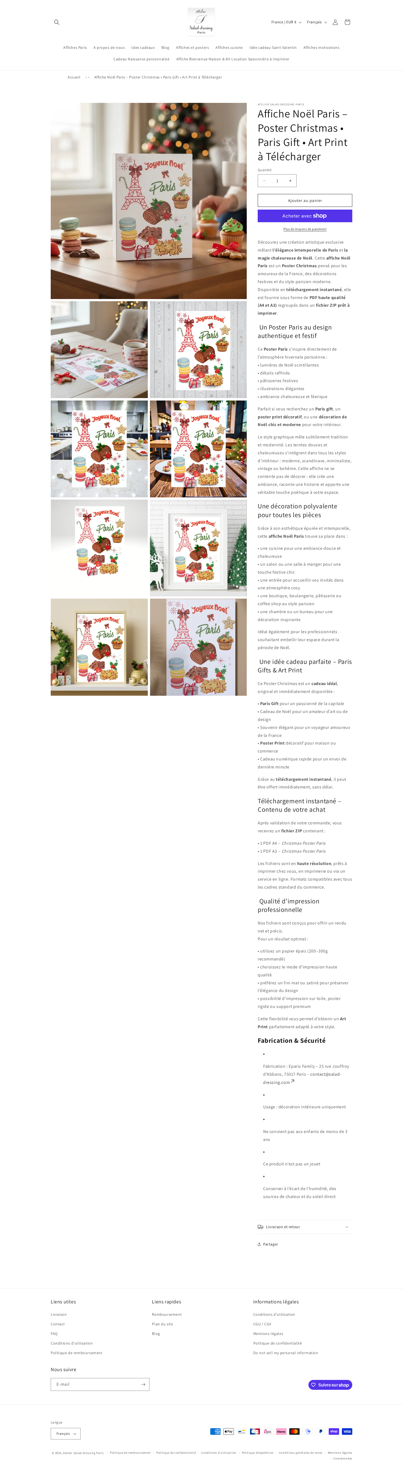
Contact (58, 1323)
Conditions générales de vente (300, 1453)
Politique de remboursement (77, 1352)
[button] (57, 22)
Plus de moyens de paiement (305, 229)
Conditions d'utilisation (72, 1343)
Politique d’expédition (258, 1453)
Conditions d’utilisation (218, 1453)
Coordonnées (342, 1458)
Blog (156, 1333)
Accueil (74, 77)
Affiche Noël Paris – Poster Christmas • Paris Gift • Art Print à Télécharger (158, 77)
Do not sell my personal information (285, 1352)
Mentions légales (268, 1333)
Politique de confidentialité (277, 1343)
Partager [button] (270, 1244)
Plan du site (162, 1323)
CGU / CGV (262, 1323)
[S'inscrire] (143, 1384)
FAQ (54, 1333)
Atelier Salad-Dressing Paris (83, 1453)
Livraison (59, 1314)
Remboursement (167, 1314)
